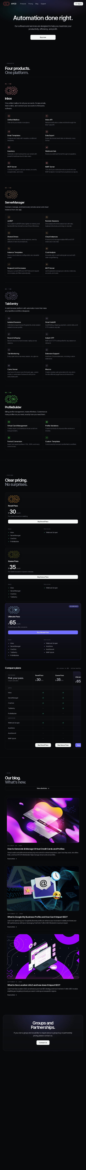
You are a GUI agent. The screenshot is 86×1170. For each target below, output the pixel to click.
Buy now (43, 37)
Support (43, 4)
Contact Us (43, 1043)
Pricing (30, 4)
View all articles (43, 788)
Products (23, 4)
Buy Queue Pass (43, 577)
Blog (36, 4)
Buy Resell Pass (43, 521)
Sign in (80, 4)
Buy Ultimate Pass (43, 632)
